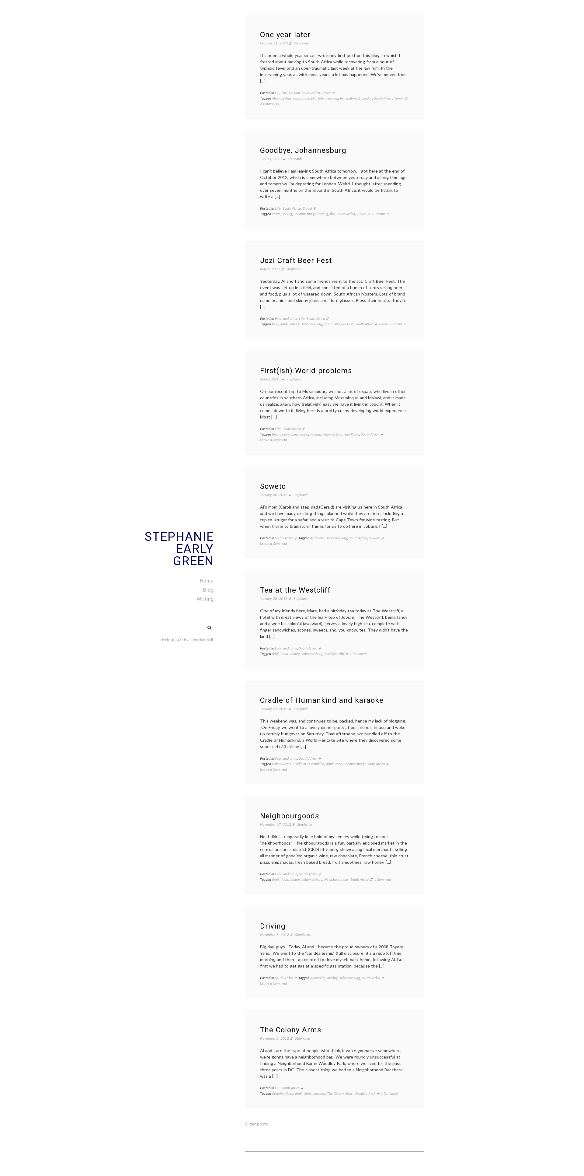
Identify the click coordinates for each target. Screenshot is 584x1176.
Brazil (276, 434)
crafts (276, 214)
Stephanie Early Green (179, 549)
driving (332, 977)
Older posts (256, 1123)
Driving (273, 926)
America (291, 98)
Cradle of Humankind (308, 763)
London (294, 92)
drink (284, 324)
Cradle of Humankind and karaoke (322, 700)
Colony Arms (281, 763)
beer (275, 324)
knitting (322, 214)
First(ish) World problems (306, 370)
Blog (208, 590)
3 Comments (269, 103)
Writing (205, 599)
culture (304, 98)
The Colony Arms (290, 1030)
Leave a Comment (392, 324)
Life (284, 92)
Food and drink (286, 318)
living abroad (350, 98)
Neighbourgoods (289, 816)
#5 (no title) (196, 624)
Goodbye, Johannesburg (303, 150)
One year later (285, 34)
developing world (295, 434)
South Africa (311, 92)
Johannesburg (328, 98)
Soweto (273, 486)
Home (207, 581)
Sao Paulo (351, 434)
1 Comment (380, 214)
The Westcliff (334, 653)
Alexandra (317, 977)
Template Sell (202, 639)
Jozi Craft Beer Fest (296, 260)
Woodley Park (364, 1093)
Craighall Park (282, 1093)
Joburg (287, 214)
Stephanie (301, 43)
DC (277, 92)
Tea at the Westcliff (295, 590)
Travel (326, 92)
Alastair (277, 98)
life (332, 214)
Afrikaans (317, 538)
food (284, 653)
